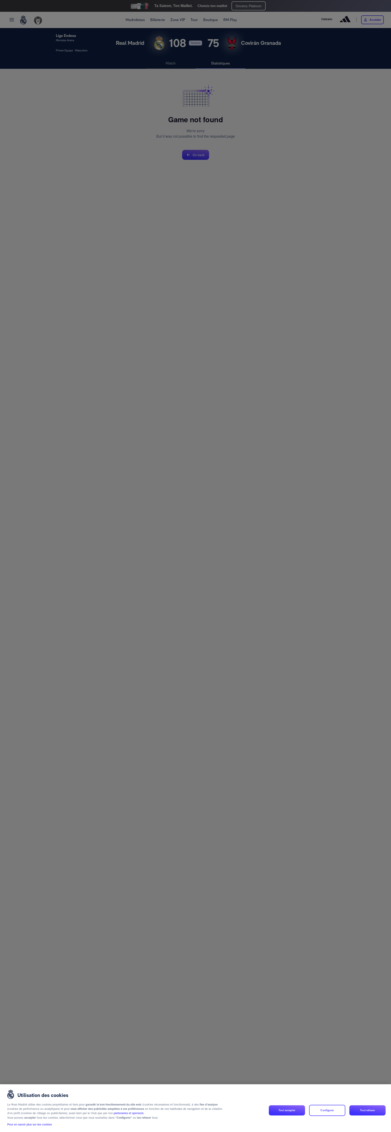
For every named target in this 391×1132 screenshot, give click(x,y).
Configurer (327, 1110)
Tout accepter (287, 1110)
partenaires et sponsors (128, 1113)
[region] (195, 1108)
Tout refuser (367, 1110)
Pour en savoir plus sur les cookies (29, 1124)
